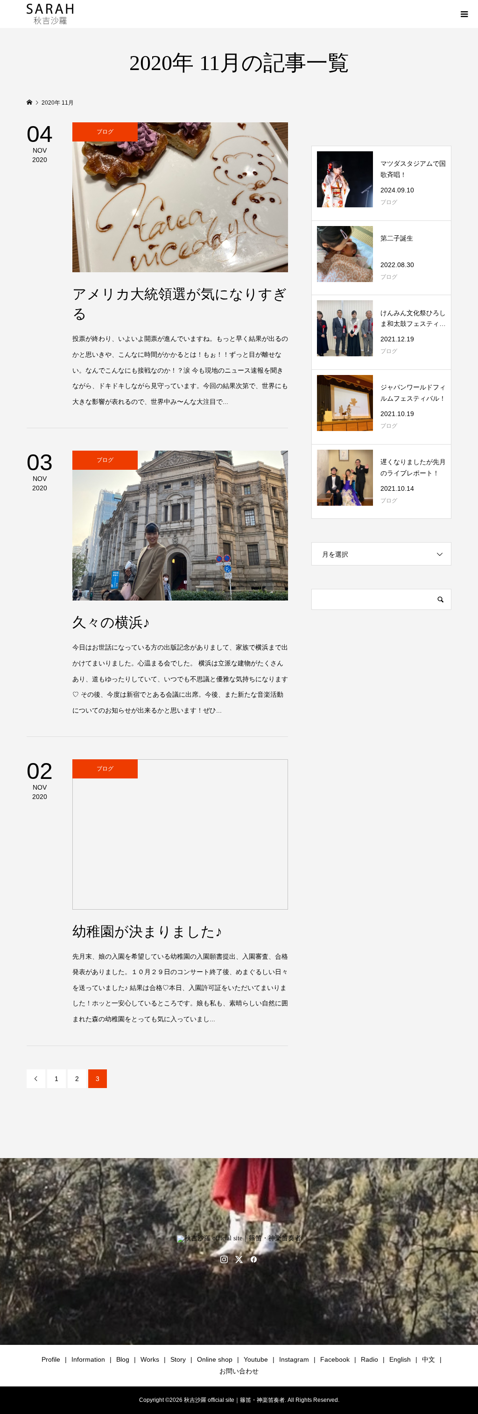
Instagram (294, 1359)
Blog (122, 1359)
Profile (51, 1359)
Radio (369, 1359)
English (400, 1359)
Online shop (214, 1359)
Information (88, 1359)
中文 (428, 1359)
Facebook (335, 1359)
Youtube (256, 1359)
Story (178, 1359)
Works (150, 1359)
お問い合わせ (239, 1371)
